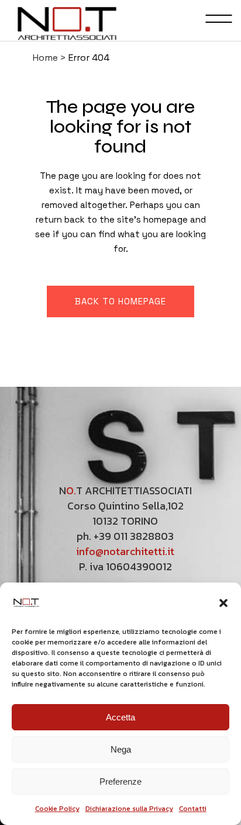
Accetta (120, 717)
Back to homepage (120, 301)
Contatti (192, 808)
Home (45, 57)
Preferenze (120, 781)
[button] (223, 603)
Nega (121, 749)
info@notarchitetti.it (125, 551)
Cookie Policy (57, 808)
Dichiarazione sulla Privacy (129, 808)
